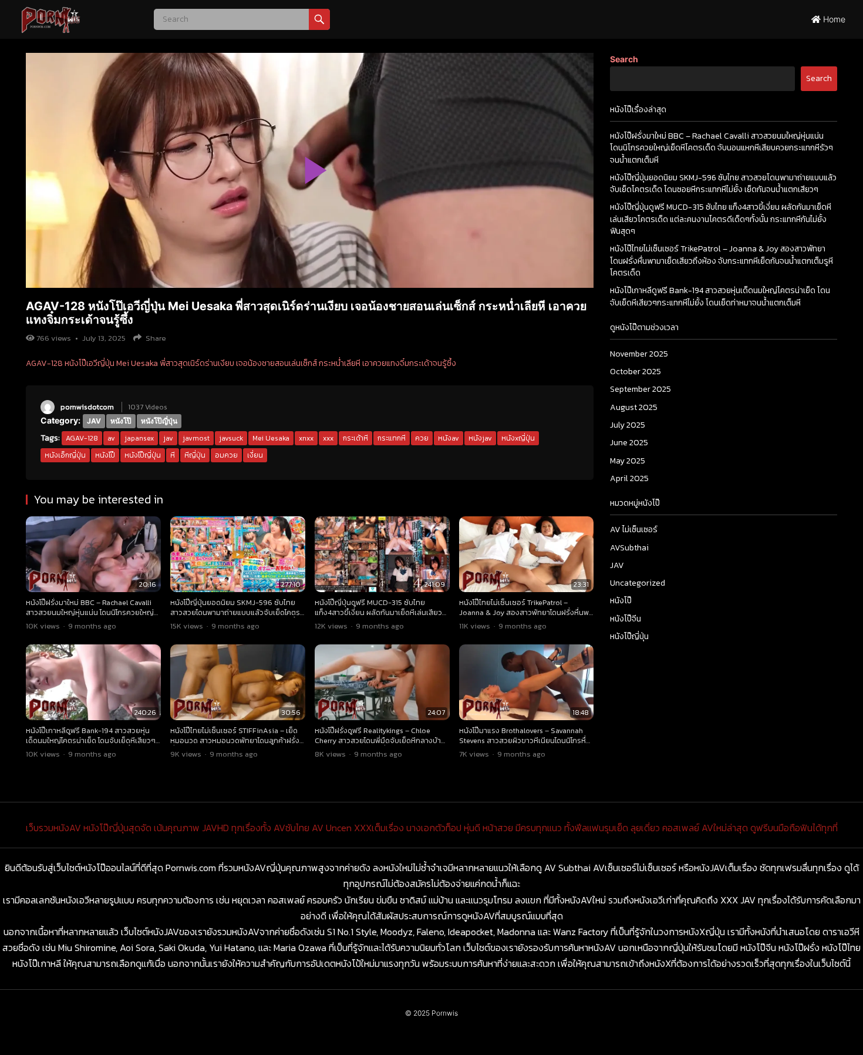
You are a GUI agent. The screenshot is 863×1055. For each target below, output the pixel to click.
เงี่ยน (255, 455)
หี (172, 455)
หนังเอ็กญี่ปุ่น (65, 455)
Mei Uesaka (270, 438)
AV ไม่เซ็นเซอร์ (634, 529)
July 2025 (627, 425)
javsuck (231, 438)
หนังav (448, 438)
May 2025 (627, 461)
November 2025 (639, 354)
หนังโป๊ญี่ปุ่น (159, 420)
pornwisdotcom (87, 406)
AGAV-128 (82, 438)
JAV (94, 420)
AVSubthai (629, 548)
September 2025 (640, 389)
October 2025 (635, 371)
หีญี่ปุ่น (194, 455)
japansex (139, 438)
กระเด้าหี (355, 438)
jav (168, 438)
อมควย (226, 455)
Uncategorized (637, 583)
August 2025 (634, 407)
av (111, 438)
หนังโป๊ (121, 420)
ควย (422, 438)
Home (833, 19)
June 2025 (629, 442)
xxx (328, 438)
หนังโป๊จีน (625, 619)
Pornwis (445, 1013)
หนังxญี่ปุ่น (518, 438)
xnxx (306, 438)
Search (624, 59)
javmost (196, 438)
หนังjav (480, 438)
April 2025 (629, 478)
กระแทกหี (391, 438)
